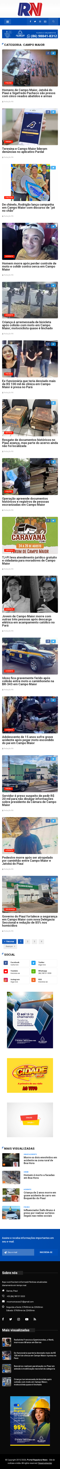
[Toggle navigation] (7, 21)
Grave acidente (30, 1154)
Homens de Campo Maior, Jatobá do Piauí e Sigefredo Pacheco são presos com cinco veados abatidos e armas (28, 93)
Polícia (9, 83)
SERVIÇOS (9, 550)
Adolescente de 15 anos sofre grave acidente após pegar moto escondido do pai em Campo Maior (28, 740)
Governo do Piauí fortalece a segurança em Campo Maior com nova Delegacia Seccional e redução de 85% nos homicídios (29, 921)
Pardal (8, 141)
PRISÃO (8, 788)
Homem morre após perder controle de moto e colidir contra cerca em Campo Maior (29, 266)
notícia (9, 433)
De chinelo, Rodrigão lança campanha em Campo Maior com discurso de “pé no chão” (28, 207)
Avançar (9, 946)
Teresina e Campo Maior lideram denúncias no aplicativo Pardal (24, 150)
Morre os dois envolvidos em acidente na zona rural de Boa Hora (40, 1160)
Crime (26, 1172)
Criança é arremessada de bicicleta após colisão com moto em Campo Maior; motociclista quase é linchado (27, 325)
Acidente (9, 256)
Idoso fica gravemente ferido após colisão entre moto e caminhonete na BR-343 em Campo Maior (28, 681)
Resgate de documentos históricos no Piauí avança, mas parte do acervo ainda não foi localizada (30, 443)
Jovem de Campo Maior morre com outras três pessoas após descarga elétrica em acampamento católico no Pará (28, 621)
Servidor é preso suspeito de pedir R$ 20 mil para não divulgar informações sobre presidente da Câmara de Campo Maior (29, 800)
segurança (10, 909)
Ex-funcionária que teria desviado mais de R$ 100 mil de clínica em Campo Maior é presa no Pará (29, 384)
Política (9, 197)
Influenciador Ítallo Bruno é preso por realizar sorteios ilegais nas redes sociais (39, 1213)
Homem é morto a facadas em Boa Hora (39, 1176)
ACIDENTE (9, 609)
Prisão (8, 374)
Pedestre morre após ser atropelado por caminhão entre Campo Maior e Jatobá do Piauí (27, 860)
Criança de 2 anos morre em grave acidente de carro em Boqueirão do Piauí (40, 1195)
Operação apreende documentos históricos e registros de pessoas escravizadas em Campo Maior (25, 501)
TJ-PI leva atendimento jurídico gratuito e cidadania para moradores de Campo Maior (29, 560)
